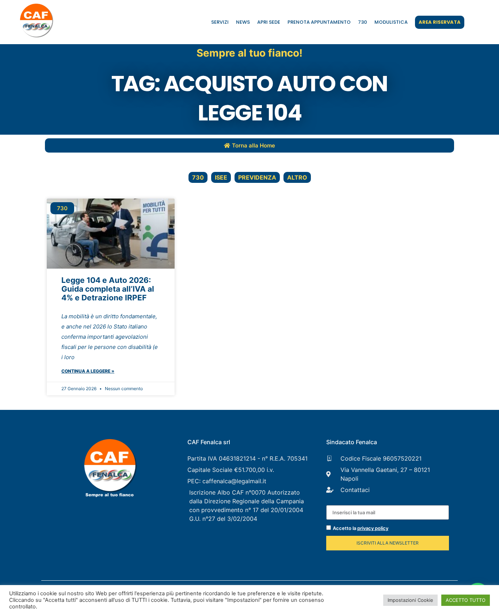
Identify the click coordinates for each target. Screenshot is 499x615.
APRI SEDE (268, 22)
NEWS (243, 22)
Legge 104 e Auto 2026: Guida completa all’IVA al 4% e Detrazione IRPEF (107, 289)
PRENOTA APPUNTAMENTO (319, 22)
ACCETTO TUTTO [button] (465, 600)
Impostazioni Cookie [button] (410, 600)
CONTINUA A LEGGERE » (87, 371)
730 (362, 22)
